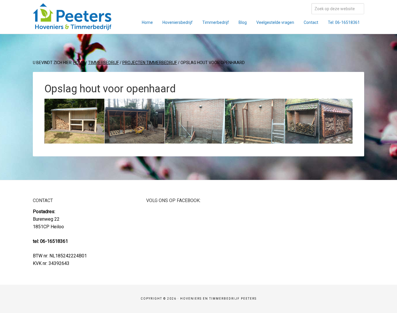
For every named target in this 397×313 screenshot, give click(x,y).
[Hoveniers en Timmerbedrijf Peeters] (72, 26)
